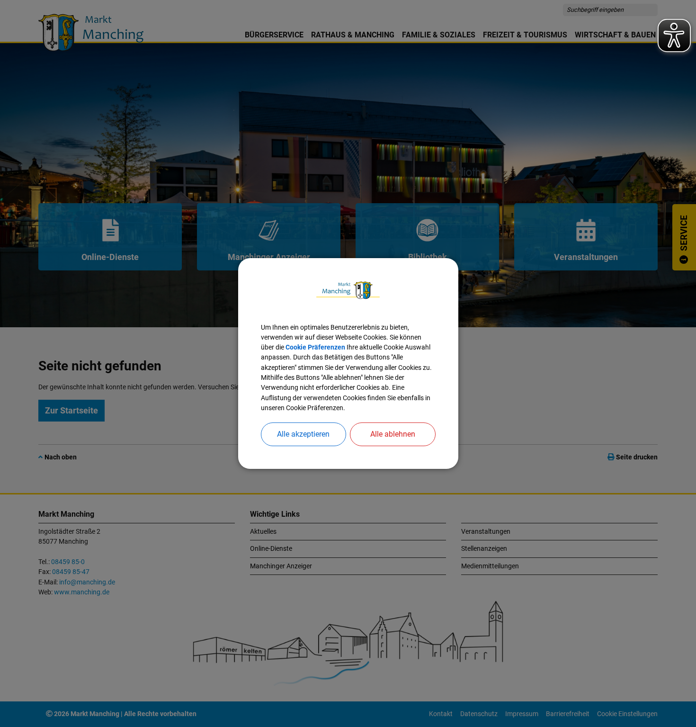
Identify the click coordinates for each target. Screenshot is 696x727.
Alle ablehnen (392, 434)
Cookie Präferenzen (315, 347)
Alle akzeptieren (303, 434)
